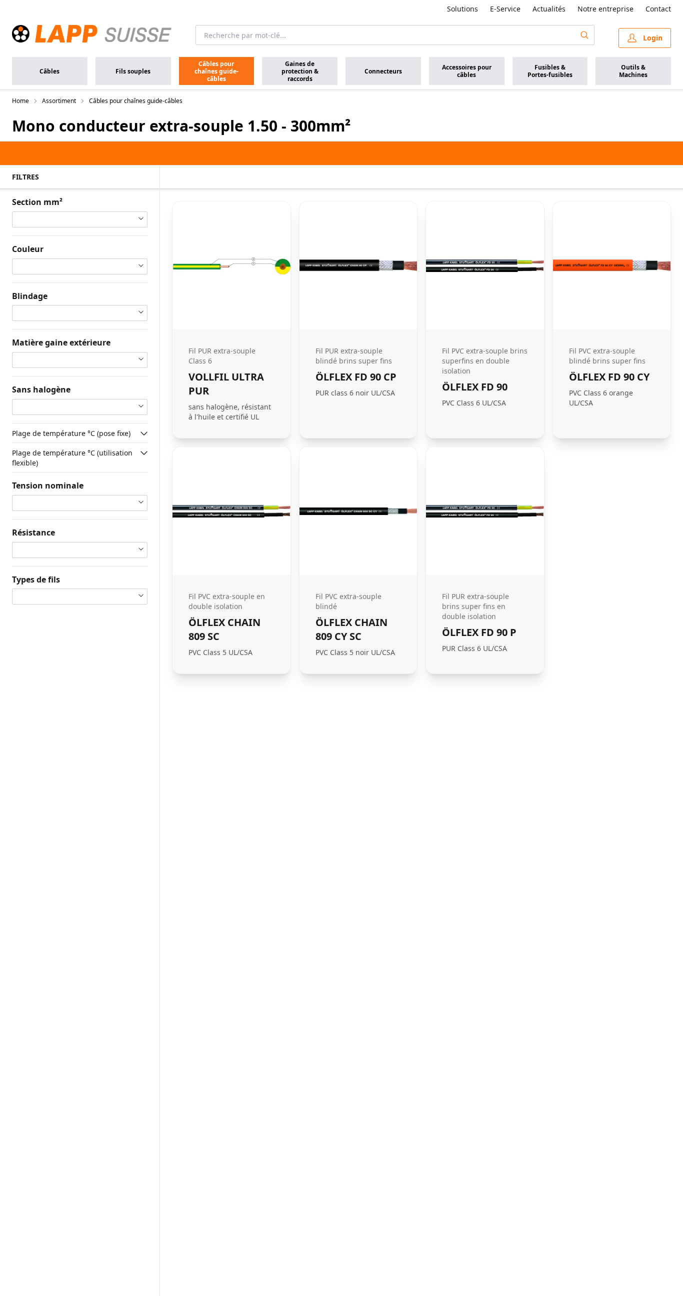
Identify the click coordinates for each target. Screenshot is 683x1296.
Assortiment (59, 101)
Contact (658, 9)
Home (20, 101)
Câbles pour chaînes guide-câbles (135, 101)
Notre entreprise (606, 9)
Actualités (549, 9)
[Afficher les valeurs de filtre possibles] (144, 433)
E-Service (505, 9)
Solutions (462, 9)
